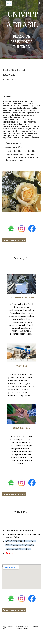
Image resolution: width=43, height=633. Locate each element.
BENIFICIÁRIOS (10, 80)
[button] (3, 3)
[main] (21, 20)
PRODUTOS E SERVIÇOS (14, 70)
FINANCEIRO (9, 75)
